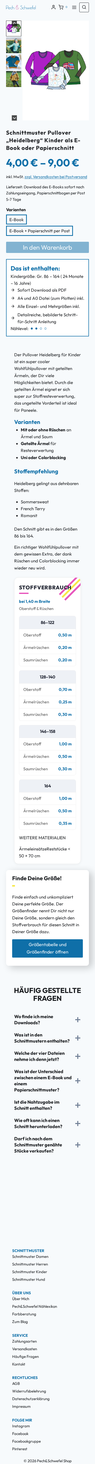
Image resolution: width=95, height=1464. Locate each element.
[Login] (53, 7)
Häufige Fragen (25, 1356)
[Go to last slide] (27, 75)
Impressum (21, 1406)
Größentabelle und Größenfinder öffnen (47, 948)
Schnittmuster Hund (28, 1279)
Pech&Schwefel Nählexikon (34, 1306)
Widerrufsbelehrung (29, 1391)
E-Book (16, 219)
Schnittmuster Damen (30, 1256)
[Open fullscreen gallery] (84, 115)
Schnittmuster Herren (30, 1264)
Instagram (21, 1426)
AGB (16, 1383)
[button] (13, 28)
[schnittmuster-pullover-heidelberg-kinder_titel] (56, 70)
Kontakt (18, 1364)
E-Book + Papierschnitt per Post (39, 230)
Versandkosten (24, 1348)
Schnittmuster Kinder (29, 1271)
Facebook (20, 1433)
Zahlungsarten (24, 1341)
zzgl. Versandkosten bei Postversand (56, 176)
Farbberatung (24, 1314)
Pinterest (19, 1448)
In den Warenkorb (47, 247)
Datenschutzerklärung (31, 1398)
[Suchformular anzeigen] (84, 7)
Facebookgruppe (26, 1441)
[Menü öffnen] (74, 7)
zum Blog (20, 1321)
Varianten (16, 209)
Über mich (20, 1298)
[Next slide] (84, 75)
